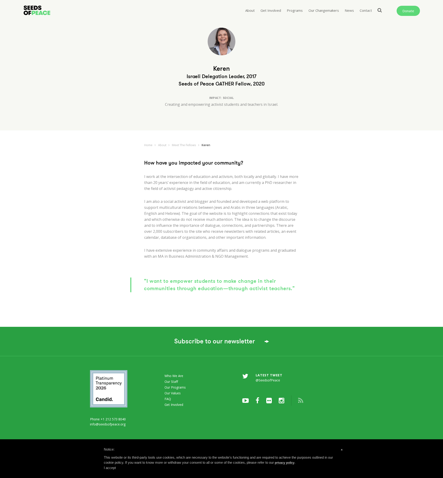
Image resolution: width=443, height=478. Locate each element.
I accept (110, 468)
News (349, 10)
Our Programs (175, 387)
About (250, 10)
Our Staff (171, 381)
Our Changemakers (323, 10)
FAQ (168, 399)
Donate (408, 11)
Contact (366, 10)
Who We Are (174, 376)
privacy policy (284, 462)
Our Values (173, 393)
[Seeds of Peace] (53, 10)
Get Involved (270, 10)
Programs (295, 10)
